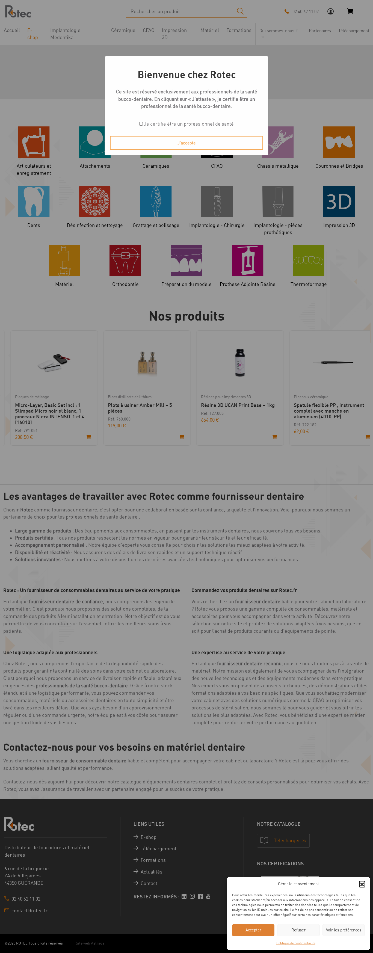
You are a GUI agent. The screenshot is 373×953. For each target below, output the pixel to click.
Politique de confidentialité (295, 943)
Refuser (298, 930)
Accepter (253, 930)
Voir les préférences (343, 930)
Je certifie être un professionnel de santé (188, 124)
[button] (362, 884)
